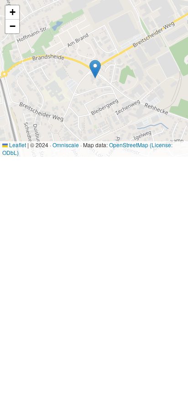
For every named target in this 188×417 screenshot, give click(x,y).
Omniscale (65, 145)
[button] (95, 69)
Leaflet (17, 145)
